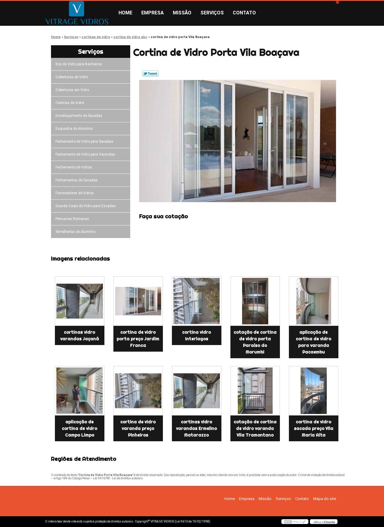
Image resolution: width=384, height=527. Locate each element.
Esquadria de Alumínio (74, 129)
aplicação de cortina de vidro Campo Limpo (79, 428)
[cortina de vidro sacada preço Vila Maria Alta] (313, 390)
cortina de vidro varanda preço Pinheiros (138, 428)
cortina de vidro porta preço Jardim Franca (138, 338)
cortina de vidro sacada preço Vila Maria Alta (313, 428)
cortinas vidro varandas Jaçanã (79, 335)
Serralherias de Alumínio (75, 232)
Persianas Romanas (72, 219)
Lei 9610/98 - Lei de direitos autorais (118, 478)
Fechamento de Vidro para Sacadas (84, 141)
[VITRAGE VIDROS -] (79, 13)
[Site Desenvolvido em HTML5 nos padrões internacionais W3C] (294, 521)
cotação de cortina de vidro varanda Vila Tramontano (255, 428)
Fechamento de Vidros (74, 167)
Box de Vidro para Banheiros (79, 64)
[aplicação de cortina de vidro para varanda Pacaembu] (313, 301)
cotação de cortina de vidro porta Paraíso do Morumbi (255, 342)
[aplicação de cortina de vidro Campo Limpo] (79, 390)
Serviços (212, 13)
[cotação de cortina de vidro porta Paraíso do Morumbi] (255, 301)
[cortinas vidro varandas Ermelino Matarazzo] (196, 390)
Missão (182, 13)
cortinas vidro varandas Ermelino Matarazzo (196, 428)
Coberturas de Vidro (72, 77)
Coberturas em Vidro (72, 90)
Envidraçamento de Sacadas (79, 116)
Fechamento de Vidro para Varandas (85, 154)
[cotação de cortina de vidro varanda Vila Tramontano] (255, 390)
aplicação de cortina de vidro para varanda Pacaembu (313, 342)
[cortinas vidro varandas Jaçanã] (79, 301)
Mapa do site (324, 498)
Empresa (152, 13)
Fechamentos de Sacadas (77, 180)
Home (125, 13)
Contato (244, 13)
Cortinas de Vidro (70, 103)
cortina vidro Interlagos (196, 335)
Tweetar (150, 73)
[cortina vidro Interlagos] (196, 301)
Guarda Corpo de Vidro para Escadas (86, 206)
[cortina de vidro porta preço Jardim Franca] (138, 301)
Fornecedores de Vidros (75, 193)
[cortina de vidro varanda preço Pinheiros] (138, 390)
